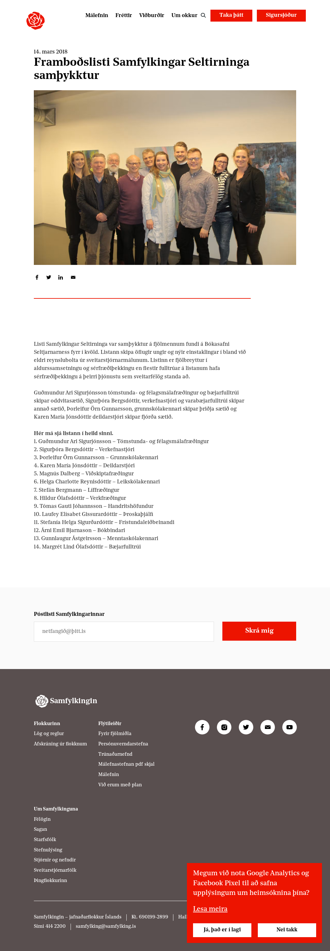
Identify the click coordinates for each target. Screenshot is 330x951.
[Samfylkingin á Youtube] (289, 727)
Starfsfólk (45, 840)
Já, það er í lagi (222, 930)
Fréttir (123, 15)
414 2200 (55, 926)
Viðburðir (151, 15)
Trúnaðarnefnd (115, 754)
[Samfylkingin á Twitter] (246, 727)
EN (297, 30)
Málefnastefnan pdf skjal (126, 764)
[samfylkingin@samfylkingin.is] (267, 727)
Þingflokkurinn (50, 880)
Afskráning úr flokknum (60, 744)
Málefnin (96, 15)
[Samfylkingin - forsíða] (35, 20)
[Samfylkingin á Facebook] (202, 727)
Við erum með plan (120, 785)
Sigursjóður (281, 15)
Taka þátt (231, 15)
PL (280, 30)
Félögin (42, 819)
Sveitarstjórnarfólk (55, 870)
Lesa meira (210, 909)
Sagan (40, 829)
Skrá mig (259, 630)
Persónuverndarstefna (123, 744)
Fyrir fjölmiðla (114, 734)
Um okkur (184, 15)
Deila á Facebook (37, 277)
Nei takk (287, 930)
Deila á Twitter (49, 277)
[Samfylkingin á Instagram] (224, 727)
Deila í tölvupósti (73, 277)
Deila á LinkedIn (61, 277)
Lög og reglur (49, 734)
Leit (203, 15)
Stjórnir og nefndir (55, 860)
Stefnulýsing (48, 850)
